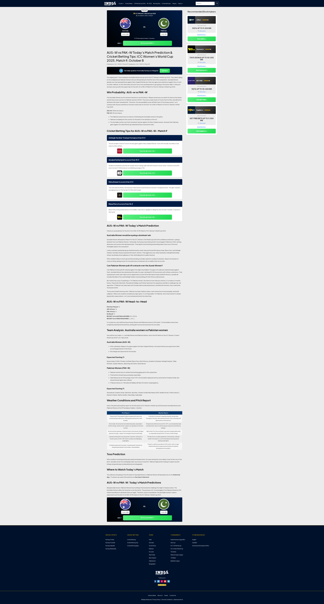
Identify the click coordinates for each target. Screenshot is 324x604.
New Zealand (152, 558)
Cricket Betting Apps (133, 545)
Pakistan (151, 548)
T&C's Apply (203, 30)
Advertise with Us (178, 599)
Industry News (152, 595)
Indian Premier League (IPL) (178, 539)
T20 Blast (173, 558)
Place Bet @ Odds (147, 151)
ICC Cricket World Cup (177, 548)
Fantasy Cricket (109, 539)
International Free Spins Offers (200, 545)
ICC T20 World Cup (176, 545)
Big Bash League (175, 561)
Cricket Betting (131, 539)
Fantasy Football (110, 542)
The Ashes (173, 551)
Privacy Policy (156, 599)
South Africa (152, 545)
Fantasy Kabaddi (110, 545)
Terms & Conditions (167, 599)
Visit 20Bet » (201, 39)
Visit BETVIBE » (201, 100)
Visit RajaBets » (201, 131)
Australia (151, 542)
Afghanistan (152, 561)
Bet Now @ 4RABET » (147, 43)
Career (166, 595)
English (194, 539)
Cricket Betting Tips (132, 542)
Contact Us (173, 595)
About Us (160, 595)
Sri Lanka (151, 551)
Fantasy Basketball (110, 548)
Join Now (165, 71)
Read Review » (201, 34)
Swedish (194, 542)
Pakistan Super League (177, 555)
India (150, 539)
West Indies (152, 555)
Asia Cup (173, 542)
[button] (155, 581)
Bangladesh (152, 564)
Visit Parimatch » (202, 70)
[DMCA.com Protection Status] (162, 585)
